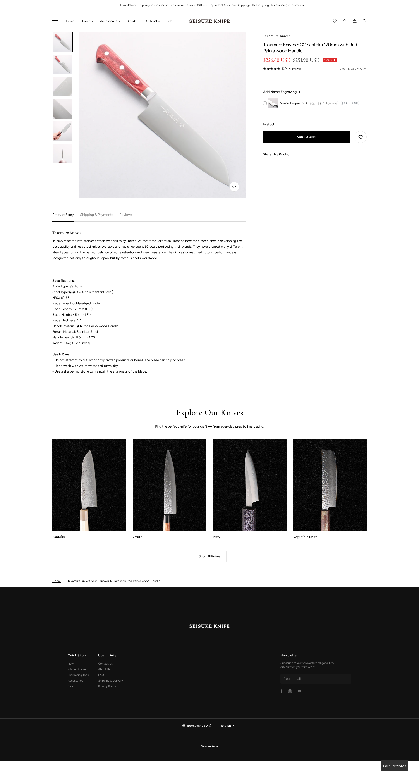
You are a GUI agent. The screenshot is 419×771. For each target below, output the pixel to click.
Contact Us (105, 663)
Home (70, 21)
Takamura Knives (277, 36)
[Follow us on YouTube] (299, 691)
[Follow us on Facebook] (281, 691)
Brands (131, 21)
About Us (104, 669)
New (71, 663)
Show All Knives (209, 556)
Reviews (125, 215)
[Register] (346, 679)
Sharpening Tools (78, 675)
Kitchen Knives (77, 669)
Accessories (108, 21)
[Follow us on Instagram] (290, 691)
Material (151, 21)
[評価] (335, 21)
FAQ (101, 675)
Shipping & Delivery (110, 680)
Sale (169, 21)
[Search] (365, 21)
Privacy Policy (107, 686)
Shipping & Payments (96, 215)
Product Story (63, 215)
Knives (86, 21)
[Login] (345, 21)
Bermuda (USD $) (199, 726)
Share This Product (277, 154)
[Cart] (355, 21)
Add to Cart (306, 137)
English (226, 726)
